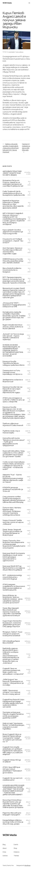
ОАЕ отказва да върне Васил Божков (11, 642)
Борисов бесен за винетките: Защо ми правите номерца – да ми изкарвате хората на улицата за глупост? (13, 599)
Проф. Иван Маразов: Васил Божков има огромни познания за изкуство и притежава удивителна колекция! (12, 611)
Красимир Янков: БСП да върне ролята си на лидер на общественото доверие (14, 568)
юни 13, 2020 (29, 231)
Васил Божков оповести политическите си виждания (12, 270)
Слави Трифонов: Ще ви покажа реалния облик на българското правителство (14, 193)
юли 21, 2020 (29, 183)
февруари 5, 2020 (27, 623)
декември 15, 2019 (27, 750)
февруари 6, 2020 (27, 612)
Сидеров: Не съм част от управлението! (12, 779)
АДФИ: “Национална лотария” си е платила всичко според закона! (11, 692)
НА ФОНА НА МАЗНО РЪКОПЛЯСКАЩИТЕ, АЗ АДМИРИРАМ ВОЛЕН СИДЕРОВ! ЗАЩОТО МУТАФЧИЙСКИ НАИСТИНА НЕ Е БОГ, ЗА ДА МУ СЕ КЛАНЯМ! (13, 350)
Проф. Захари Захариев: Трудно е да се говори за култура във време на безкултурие (12, 532)
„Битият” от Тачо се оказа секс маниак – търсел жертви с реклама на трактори (13, 336)
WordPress (27, 865)
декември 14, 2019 (27, 760)
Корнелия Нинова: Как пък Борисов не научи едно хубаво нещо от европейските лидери (12, 389)
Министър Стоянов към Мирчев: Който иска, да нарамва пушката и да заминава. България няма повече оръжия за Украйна (13, 803)
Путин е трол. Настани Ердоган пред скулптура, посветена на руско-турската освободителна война (12, 511)
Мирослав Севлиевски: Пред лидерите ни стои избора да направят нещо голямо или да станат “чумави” (13, 453)
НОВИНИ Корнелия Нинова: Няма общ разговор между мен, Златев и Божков (13, 261)
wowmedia (12, 52)
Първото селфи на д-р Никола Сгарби (11, 432)
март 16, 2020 (27, 431)
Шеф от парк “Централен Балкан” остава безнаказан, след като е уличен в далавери (13, 726)
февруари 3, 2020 (27, 633)
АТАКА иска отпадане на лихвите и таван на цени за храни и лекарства (13, 399)
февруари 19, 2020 (27, 599)
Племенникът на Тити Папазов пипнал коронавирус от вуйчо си (12, 372)
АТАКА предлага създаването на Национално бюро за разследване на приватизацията (14, 587)
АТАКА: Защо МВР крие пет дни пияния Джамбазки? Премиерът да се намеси (12, 770)
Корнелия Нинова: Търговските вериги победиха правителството (13, 363)
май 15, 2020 (29, 315)
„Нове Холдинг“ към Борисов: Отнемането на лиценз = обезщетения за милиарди (13, 682)
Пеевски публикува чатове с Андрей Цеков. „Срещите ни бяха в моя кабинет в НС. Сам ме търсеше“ (11, 148)
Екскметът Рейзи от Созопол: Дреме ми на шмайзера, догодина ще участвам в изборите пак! (13, 183)
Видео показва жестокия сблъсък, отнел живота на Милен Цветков (13, 326)
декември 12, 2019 (27, 779)
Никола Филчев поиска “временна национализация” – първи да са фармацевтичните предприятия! (14, 441)
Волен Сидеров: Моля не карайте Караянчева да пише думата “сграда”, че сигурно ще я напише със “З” (12, 737)
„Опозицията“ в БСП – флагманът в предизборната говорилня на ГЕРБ (14, 304)
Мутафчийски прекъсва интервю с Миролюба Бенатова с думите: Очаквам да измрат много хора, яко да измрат (14, 315)
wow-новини (19, 52)
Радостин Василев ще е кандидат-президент (12, 814)
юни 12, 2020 (29, 240)
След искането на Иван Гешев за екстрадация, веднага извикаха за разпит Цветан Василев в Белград (14, 499)
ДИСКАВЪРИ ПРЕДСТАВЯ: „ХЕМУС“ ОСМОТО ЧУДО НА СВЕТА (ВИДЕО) (12, 173)
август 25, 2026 (28, 813)
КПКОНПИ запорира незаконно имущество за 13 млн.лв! (13, 489)
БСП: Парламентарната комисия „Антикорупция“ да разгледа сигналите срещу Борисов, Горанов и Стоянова (14, 280)
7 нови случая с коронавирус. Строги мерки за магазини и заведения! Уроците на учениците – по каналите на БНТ (14, 465)
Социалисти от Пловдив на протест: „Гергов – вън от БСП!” (13, 240)
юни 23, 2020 (29, 218)
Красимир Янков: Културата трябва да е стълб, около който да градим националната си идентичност (14, 556)
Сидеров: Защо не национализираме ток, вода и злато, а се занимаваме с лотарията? (13, 671)
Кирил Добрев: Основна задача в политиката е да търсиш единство (13, 231)
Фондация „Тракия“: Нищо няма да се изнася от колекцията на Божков (12, 633)
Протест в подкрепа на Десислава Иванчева (26, 147)
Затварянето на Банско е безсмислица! (13, 380)
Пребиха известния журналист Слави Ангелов (13, 424)
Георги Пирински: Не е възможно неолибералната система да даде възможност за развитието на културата (14, 544)
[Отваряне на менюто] (29, 3)
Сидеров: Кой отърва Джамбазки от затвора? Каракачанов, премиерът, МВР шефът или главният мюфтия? (13, 750)
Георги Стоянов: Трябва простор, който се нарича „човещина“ (13, 522)
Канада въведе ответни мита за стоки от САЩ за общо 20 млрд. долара (13, 822)
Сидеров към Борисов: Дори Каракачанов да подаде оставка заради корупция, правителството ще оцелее (13, 703)
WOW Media (7, 3)
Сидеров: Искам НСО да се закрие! (12, 761)
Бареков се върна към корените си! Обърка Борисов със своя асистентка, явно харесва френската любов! (13, 204)
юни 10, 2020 (29, 280)
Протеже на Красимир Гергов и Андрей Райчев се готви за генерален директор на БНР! (13, 715)
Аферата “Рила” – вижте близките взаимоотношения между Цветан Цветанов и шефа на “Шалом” (13, 478)
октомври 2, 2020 (27, 173)
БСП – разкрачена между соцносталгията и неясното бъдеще (12, 577)
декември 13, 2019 (27, 770)
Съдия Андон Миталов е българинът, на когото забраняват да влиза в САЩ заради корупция (12, 623)
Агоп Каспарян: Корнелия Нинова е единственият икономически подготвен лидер (12, 250)
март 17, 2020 (28, 424)
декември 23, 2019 (27, 738)
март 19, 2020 (27, 380)
